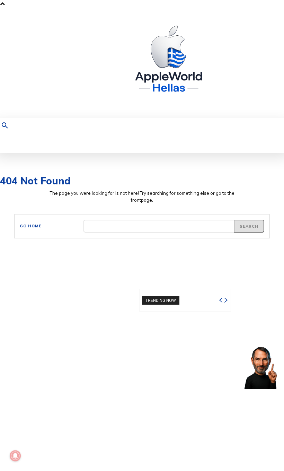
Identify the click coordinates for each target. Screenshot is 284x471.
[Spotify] (251, 63)
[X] (262, 63)
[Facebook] (229, 63)
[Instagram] (240, 63)
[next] (226, 300)
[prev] (220, 300)
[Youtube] (272, 63)
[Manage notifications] (15, 455)
